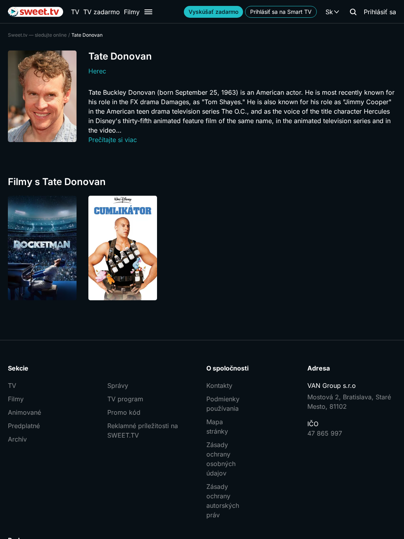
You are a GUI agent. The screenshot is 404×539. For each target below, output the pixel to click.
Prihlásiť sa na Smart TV (281, 11)
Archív (17, 439)
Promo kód (123, 412)
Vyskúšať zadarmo (213, 11)
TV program (125, 399)
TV (75, 12)
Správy (117, 385)
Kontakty (219, 385)
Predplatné (24, 426)
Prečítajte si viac (112, 140)
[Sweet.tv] (35, 12)
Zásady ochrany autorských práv (222, 501)
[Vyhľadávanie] (353, 12)
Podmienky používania (222, 403)
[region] (202, 248)
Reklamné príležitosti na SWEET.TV (142, 430)
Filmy (132, 12)
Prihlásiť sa (380, 12)
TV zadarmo (101, 12)
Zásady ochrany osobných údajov (221, 459)
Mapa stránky (217, 426)
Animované (24, 412)
